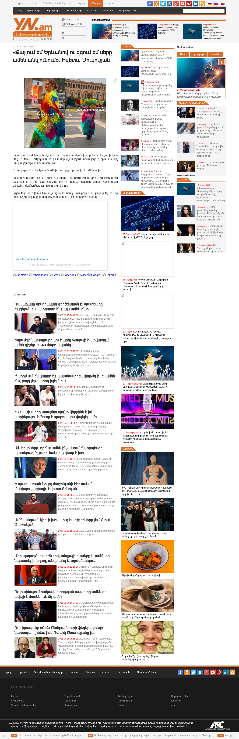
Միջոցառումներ (73, 10)
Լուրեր (19, 3)
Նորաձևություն (34, 10)
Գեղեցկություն (53, 10)
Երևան (33, 3)
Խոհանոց (128, 449)
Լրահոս (127, 46)
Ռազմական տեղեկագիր (57, 3)
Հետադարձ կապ (147, 672)
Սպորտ (81, 3)
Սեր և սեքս (108, 10)
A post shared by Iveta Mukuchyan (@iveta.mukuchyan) (60, 264)
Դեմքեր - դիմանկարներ (192, 103)
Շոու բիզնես (91, 10)
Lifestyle (95, 3)
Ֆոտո (174, 705)
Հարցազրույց (71, 705)
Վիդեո (110, 3)
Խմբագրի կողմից (101, 20)
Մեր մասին (123, 672)
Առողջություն (125, 10)
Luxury (18, 10)
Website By (183, 726)
